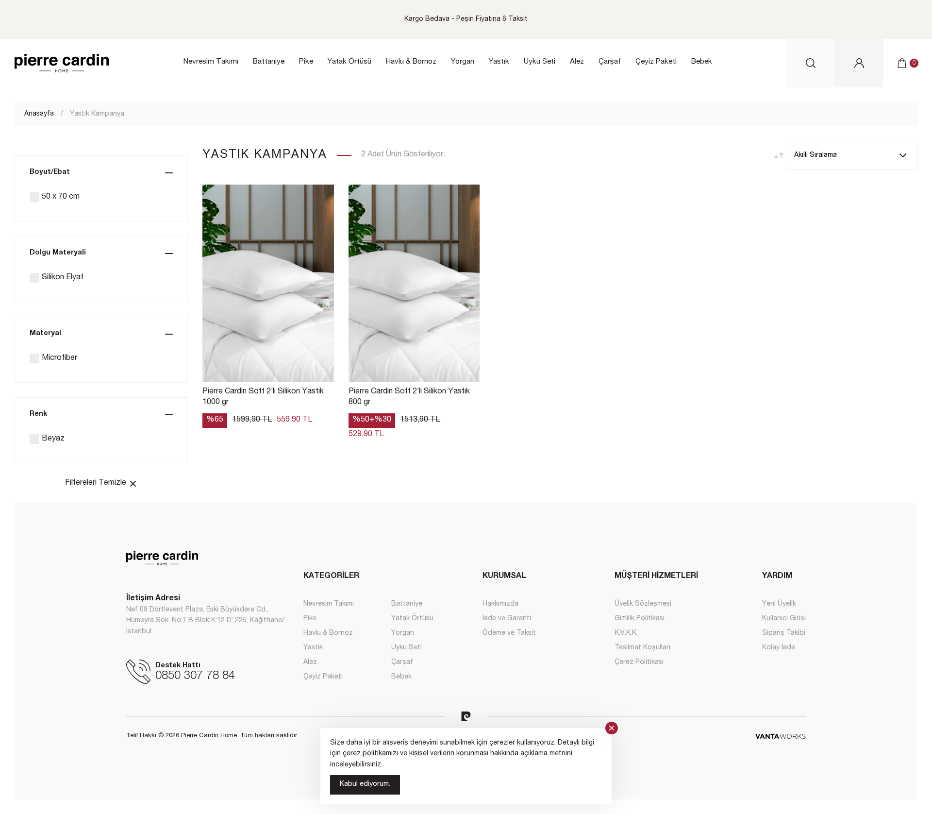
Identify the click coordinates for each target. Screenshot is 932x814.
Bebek (701, 62)
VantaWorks (780, 736)
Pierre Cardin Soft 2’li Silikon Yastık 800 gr (409, 397)
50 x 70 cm (61, 197)
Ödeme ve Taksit (509, 633)
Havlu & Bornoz (411, 62)
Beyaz (53, 439)
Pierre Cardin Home (62, 63)
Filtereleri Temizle (96, 483)
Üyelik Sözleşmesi (643, 604)
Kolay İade (778, 647)
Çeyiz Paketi (656, 62)
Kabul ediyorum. (365, 784)
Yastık (499, 62)
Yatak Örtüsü (349, 62)
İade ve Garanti (507, 618)
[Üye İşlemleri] (859, 63)
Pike (306, 62)
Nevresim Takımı (210, 62)
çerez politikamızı (370, 753)
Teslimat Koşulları (642, 647)
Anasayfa (39, 114)
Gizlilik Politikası (640, 618)
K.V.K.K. (626, 633)
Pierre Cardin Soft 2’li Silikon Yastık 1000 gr (263, 397)
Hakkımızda (500, 604)
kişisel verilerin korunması (448, 753)
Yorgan (462, 62)
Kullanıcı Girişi (784, 618)
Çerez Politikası (639, 662)
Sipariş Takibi (783, 633)
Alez (577, 62)
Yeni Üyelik (779, 604)
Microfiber (59, 358)
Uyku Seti (539, 62)
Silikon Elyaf (62, 278)
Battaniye (268, 62)
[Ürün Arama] (810, 63)
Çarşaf (610, 62)
